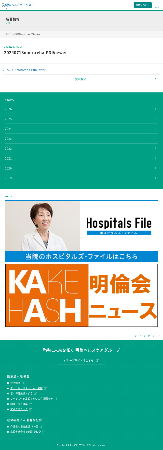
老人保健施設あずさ (21, 393)
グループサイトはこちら (79, 360)
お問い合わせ (143, 5)
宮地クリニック (19, 409)
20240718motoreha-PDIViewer (24, 70)
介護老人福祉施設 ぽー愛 (24, 426)
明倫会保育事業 (19, 404)
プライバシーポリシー (145, 336)
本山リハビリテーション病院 (26, 388)
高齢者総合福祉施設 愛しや (25, 431)
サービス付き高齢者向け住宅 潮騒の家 (31, 398)
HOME (7, 34)
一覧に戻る (79, 79)
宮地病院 (15, 383)
